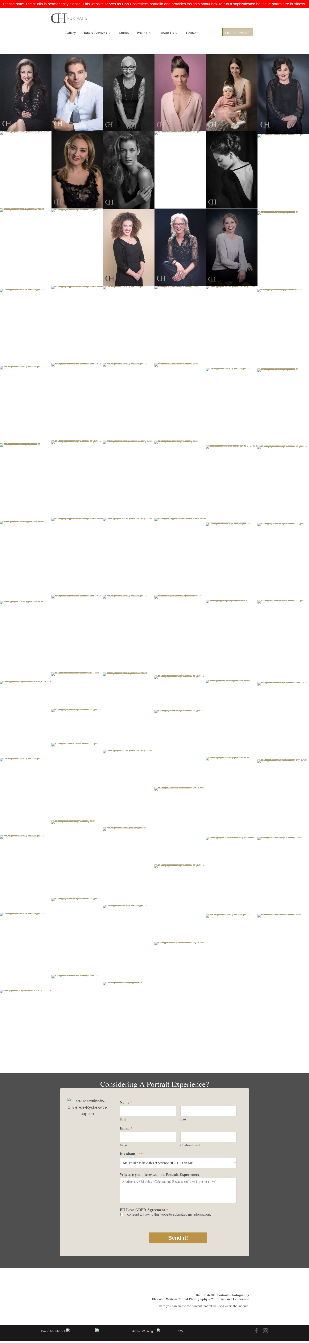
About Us (167, 33)
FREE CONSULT (237, 33)
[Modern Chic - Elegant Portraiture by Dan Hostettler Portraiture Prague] (180, 92)
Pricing (142, 33)
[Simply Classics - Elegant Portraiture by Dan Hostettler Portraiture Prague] (232, 92)
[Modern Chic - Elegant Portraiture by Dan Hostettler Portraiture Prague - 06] (77, 859)
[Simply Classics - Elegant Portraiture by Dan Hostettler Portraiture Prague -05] (26, 92)
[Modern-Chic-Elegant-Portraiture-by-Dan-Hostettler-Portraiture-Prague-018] (128, 866)
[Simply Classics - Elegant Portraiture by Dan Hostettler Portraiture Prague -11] (180, 748)
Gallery (70, 33)
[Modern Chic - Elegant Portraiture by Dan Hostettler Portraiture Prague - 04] (128, 633)
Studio (124, 33)
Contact (192, 33)
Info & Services (95, 33)
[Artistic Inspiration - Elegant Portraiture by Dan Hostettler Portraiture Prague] (232, 169)
